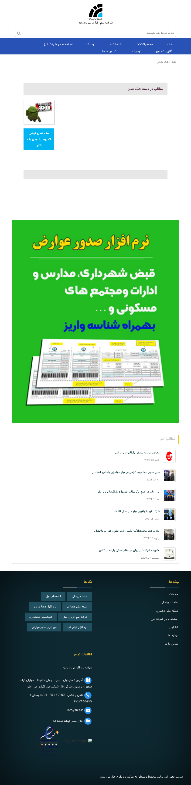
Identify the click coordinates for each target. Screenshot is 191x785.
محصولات (146, 44)
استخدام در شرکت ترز (58, 44)
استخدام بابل (53, 596)
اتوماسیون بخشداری (40, 616)
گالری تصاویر (164, 51)
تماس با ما (109, 51)
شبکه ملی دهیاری (77, 606)
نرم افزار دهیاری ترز (45, 606)
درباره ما (136, 51)
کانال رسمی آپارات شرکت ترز (68, 721)
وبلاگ (90, 44)
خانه (169, 44)
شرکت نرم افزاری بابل (75, 616)
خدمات (117, 44)
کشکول (173, 627)
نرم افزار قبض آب (77, 627)
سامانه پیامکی (79, 596)
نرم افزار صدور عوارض (44, 627)
